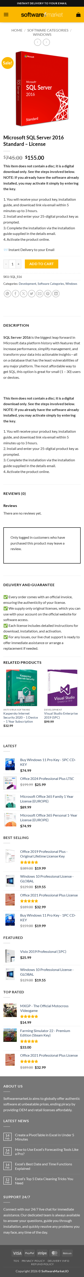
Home (16, 30)
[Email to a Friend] (39, 293)
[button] (6, 14)
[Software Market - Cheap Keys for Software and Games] (42, 14)
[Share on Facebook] (15, 293)
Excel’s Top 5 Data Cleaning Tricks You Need (44, 1181)
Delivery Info (58, 1260)
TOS (16, 1260)
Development (27, 283)
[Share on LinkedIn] (56, 293)
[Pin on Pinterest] (48, 293)
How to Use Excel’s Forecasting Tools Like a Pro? (46, 1151)
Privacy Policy (33, 1260)
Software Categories (47, 30)
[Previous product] (46, 42)
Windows (42, 34)
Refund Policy (42, 1264)
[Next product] (37, 42)
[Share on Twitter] (31, 293)
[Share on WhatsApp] (7, 293)
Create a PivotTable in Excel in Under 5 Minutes (44, 1137)
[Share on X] (23, 293)
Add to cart (41, 264)
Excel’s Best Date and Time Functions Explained (43, 1166)
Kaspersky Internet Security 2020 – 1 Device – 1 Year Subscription (20, 717)
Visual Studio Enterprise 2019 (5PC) (61, 715)
